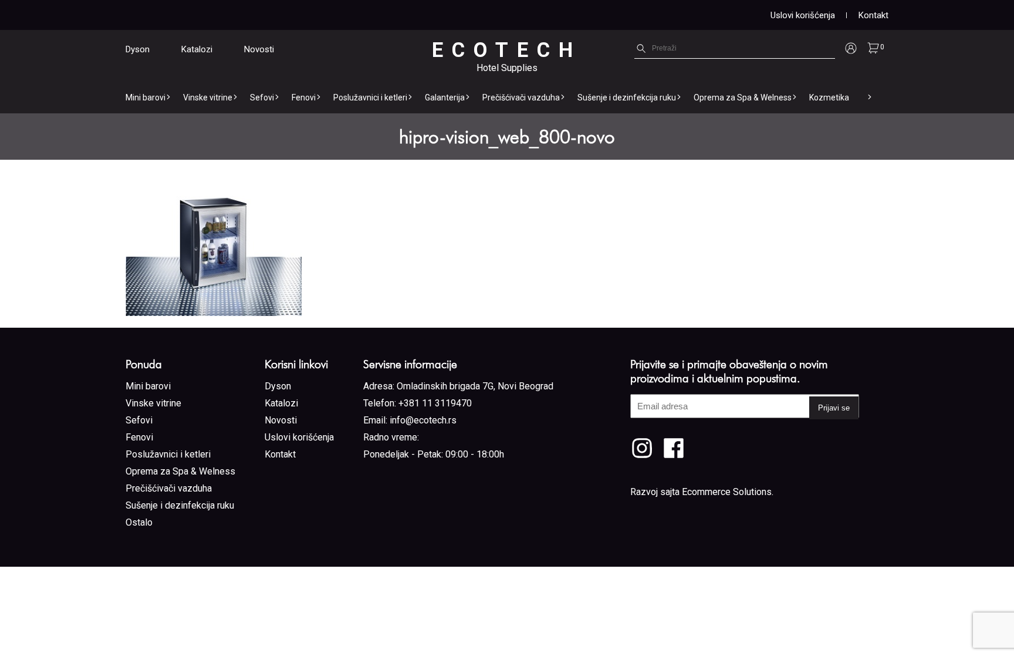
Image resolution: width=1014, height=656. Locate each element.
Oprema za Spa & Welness (743, 97)
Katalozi (196, 49)
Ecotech (507, 50)
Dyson (138, 49)
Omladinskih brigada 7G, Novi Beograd (475, 386)
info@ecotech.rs (423, 420)
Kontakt (873, 15)
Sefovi (262, 97)
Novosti (259, 49)
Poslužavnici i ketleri (370, 97)
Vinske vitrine (207, 97)
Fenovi (304, 97)
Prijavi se (834, 407)
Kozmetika (829, 97)
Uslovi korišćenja (802, 15)
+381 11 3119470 (435, 403)
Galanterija (445, 97)
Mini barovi (145, 97)
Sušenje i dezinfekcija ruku (626, 97)
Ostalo (139, 522)
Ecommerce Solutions (727, 491)
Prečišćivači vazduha (521, 97)
